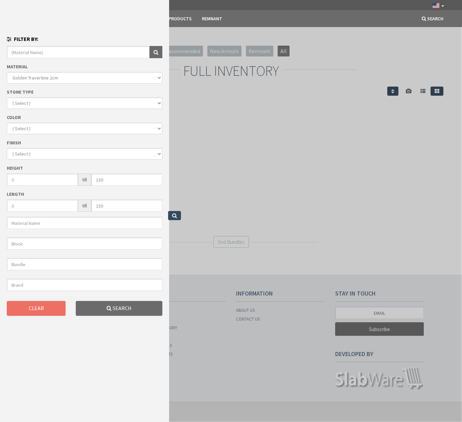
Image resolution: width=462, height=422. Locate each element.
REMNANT (212, 19)
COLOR (14, 117)
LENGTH (15, 194)
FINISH (14, 143)
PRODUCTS (180, 19)
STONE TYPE (20, 92)
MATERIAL (17, 67)
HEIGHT (15, 168)
